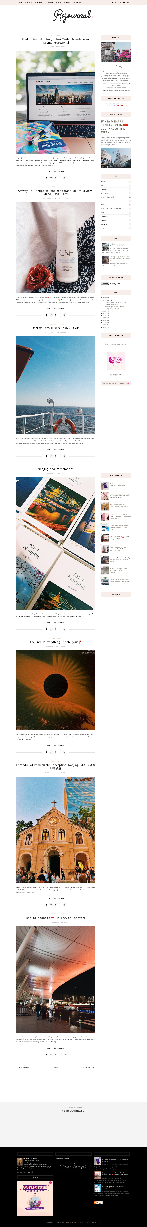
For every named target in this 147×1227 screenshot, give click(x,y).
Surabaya (104, 220)
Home (20, 2)
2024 (105, 311)
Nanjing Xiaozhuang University (111, 208)
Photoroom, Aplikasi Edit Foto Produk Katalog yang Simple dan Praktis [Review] (120, 516)
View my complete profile (25, 1172)
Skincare (49, 2)
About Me (77, 2)
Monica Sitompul (31, 1158)
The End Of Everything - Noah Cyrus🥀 (56, 642)
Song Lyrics (56, 638)
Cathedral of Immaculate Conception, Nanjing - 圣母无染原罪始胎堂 (55, 766)
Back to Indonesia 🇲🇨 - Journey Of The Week (56, 918)
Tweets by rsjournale (62, 1158)
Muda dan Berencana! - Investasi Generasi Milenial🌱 (119, 505)
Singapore (104, 216)
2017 (104, 325)
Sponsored (55, 35)
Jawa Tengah (105, 193)
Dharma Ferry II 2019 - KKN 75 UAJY (56, 328)
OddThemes (96, 1222)
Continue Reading (56, 171)
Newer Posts (23, 1067)
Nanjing (55, 465)
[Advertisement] (55, 1088)
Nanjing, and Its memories (56, 469)
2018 (105, 322)
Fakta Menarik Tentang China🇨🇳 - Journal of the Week (115, 127)
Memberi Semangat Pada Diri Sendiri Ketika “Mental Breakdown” (119, 570)
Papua (103, 212)
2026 (105, 298)
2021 (104, 315)
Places (28, 2)
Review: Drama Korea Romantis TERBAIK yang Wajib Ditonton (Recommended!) (120, 495)
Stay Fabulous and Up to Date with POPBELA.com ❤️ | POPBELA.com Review (119, 538)
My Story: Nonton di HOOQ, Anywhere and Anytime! (118, 484)
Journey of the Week (55, 324)
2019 (104, 320)
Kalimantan (105, 201)
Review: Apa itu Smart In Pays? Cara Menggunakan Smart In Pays (119, 527)
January (107, 300)
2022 (105, 313)
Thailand (104, 224)
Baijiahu (103, 181)
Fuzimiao (104, 189)
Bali (102, 185)
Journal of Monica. (70, 1222)
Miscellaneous (62, 2)
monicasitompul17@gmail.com (116, 87)
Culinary (39, 2)
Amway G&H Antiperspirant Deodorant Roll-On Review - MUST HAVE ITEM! (56, 192)
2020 (105, 318)
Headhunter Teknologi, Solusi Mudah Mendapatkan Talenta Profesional (56, 40)
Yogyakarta (104, 228)
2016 (104, 327)
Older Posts (88, 1067)
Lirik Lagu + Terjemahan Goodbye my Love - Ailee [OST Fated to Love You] (120, 258)
